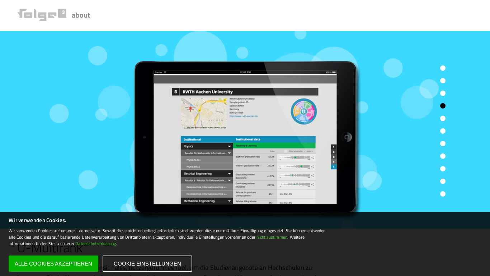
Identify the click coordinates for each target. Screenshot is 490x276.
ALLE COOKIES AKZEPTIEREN (53, 264)
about (81, 14)
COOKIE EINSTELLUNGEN (147, 264)
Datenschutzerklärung (95, 243)
